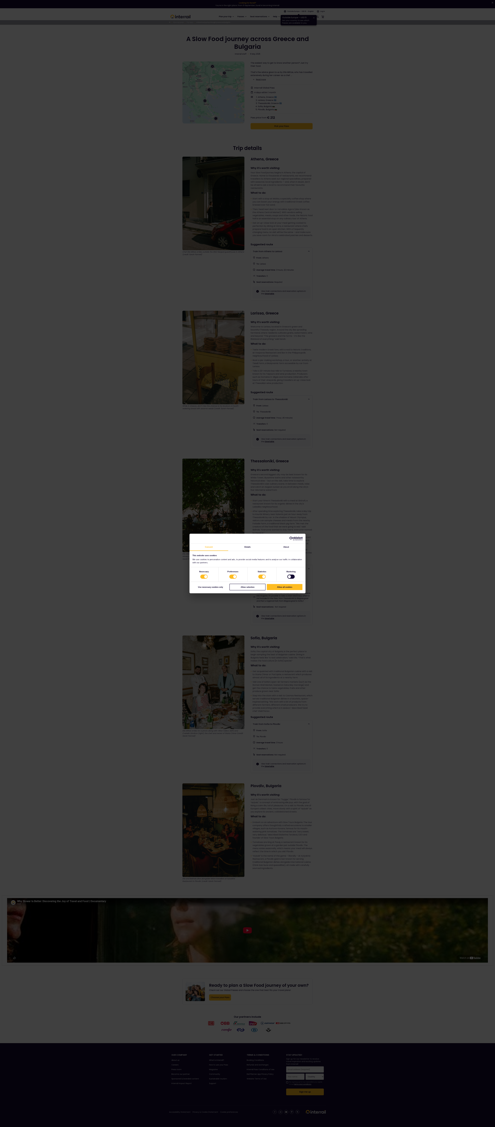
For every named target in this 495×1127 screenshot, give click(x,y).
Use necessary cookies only (210, 587)
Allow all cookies (284, 587)
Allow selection (247, 587)
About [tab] (286, 547)
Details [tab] (247, 547)
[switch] (233, 577)
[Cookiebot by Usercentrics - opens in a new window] (291, 538)
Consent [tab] (209, 547)
